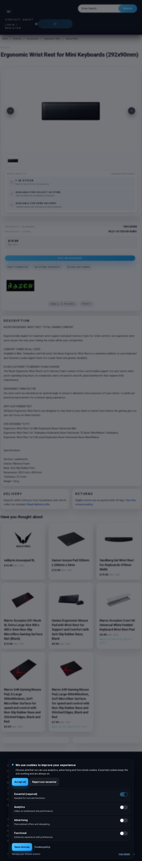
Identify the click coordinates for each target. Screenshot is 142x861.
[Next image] (131, 110)
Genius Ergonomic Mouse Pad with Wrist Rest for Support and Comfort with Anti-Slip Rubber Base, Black (70, 630)
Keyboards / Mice (52, 39)
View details (124, 854)
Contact (13, 19)
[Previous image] (10, 110)
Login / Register (13, 26)
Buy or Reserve (70, 258)
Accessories (32, 39)
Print (86, 304)
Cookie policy (42, 847)
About (28, 19)
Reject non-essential (44, 782)
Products (17, 39)
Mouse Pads (72, 39)
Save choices (22, 847)
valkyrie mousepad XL (19, 560)
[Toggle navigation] (8, 11)
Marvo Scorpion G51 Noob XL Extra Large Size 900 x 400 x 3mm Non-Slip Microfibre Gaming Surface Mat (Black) (23, 630)
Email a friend (63, 304)
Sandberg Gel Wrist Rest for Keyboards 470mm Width (117, 565)
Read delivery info (38, 504)
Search (127, 8)
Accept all (20, 782)
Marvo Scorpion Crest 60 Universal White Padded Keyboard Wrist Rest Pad (117, 625)
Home (4, 39)
